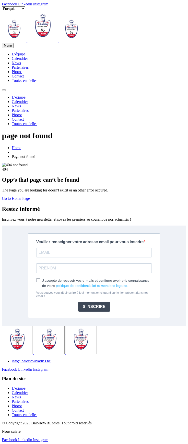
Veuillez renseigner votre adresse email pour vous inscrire (90, 242)
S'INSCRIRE (94, 306)
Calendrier (20, 58)
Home (16, 148)
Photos (17, 72)
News (16, 63)
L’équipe (18, 54)
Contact (18, 76)
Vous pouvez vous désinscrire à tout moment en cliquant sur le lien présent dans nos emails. (92, 294)
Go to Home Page (16, 198)
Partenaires (20, 67)
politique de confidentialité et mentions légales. (92, 286)
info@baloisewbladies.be (31, 361)
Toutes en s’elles (24, 80)
